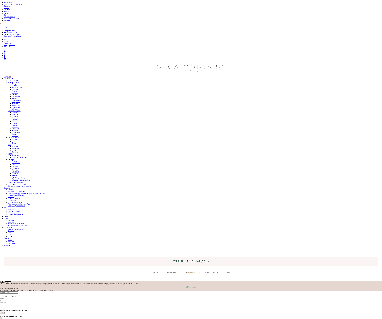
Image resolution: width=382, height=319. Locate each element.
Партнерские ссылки (46, 290)
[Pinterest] (4, 55)
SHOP (10, 236)
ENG (5, 39)
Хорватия (15, 103)
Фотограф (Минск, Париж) (13, 36)
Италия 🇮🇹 (11, 159)
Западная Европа (13, 82)
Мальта (14, 98)
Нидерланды (16, 100)
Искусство (7, 238)
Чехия (14, 134)
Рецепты (7, 11)
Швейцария (16, 107)
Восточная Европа (14, 111)
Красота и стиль (9, 17)
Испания (15, 93)
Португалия (16, 102)
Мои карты (8, 46)
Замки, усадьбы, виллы (16, 224)
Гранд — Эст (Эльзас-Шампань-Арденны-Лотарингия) (26, 193)
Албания (15, 112)
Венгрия (15, 116)
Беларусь (15, 114)
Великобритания (17, 87)
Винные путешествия (15, 215)
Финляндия (16, 105)
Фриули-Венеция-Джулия (20, 179)
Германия (15, 89)
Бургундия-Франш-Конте (16, 191)
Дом (5, 15)
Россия (14, 125)
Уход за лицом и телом (15, 229)
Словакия (15, 127)
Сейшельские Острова (19, 157)
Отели (6, 13)
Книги (10, 240)
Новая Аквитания (14, 198)
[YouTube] (5, 59)
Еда (5, 207)
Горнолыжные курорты (16, 182)
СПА (9, 234)
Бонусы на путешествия (12, 34)
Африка (10, 154)
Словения (15, 129)
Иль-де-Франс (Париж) (16, 195)
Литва (14, 121)
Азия (9, 145)
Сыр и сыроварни (14, 213)
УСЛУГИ (7, 245)
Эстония (15, 136)
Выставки (11, 243)
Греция (14, 91)
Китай (14, 150)
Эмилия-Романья (17, 177)
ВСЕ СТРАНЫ (13, 80)
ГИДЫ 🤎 (7, 77)
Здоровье (11, 231)
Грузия (14, 118)
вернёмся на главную (197, 273)
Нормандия (12, 200)
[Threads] (4, 53)
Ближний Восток (14, 137)
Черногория (16, 132)
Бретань (10, 189)
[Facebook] (4, 57)
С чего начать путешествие (17, 184)
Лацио (14, 164)
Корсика (11, 197)
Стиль (10, 232)
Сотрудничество (9, 31)
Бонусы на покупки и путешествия (20, 186)
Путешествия (8, 78)
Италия (6, 8)
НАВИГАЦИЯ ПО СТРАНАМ (14, 4)
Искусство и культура (11, 18)
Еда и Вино (8, 9)
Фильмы (7, 20)
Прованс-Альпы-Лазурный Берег (19, 204)
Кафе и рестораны (14, 211)
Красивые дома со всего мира (18, 225)
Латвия (14, 120)
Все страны (4, 290)
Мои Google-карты (10, 32)
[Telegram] (5, 52)
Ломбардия (15, 168)
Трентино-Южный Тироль (21, 181)
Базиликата (16, 163)
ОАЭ (13, 141)
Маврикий (15, 155)
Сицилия (15, 173)
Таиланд (15, 152)
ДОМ (6, 218)
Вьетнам (15, 146)
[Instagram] (4, 50)
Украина (15, 130)
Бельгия (14, 86)
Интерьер (11, 222)
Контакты (7, 29)
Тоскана (14, 175)
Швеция (15, 109)
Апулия (14, 161)
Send (2, 312)
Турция (14, 143)
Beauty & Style (9, 227)
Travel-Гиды (8, 2)
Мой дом (11, 220)
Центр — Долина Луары (16, 206)
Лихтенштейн (16, 96)
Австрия (15, 84)
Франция (7, 6)
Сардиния (15, 172)
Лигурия (15, 166)
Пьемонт (15, 170)
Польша (14, 123)
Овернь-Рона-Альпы (15, 202)
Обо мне (7, 27)
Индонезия (15, 148)
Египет (14, 139)
